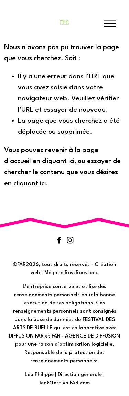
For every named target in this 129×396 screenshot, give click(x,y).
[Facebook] (59, 240)
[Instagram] (70, 240)
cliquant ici (58, 161)
